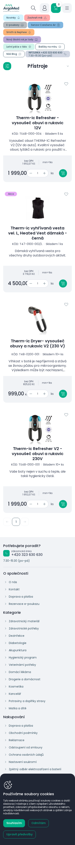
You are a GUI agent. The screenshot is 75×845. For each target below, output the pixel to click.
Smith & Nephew (16, 32)
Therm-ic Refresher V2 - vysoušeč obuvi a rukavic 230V (37, 453)
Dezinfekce (16, 636)
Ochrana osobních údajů (26, 755)
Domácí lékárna (20, 672)
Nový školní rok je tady (19, 39)
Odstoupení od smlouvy (25, 747)
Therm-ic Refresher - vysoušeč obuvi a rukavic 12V (37, 122)
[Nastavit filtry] (7, 66)
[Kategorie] (68, 66)
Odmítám (38, 823)
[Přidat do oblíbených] (66, 84)
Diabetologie (17, 643)
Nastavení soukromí (23, 762)
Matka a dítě (17, 708)
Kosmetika (16, 687)
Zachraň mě (34, 17)
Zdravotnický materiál (24, 621)
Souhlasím (14, 823)
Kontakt (14, 589)
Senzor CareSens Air (43, 25)
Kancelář (15, 694)
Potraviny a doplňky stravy (27, 701)
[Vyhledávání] (33, 8)
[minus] (30, 173)
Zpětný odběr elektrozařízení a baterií (35, 769)
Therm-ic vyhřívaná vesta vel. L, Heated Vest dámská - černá (37, 233)
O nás (13, 582)
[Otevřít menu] (67, 8)
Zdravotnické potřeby (24, 628)
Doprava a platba (21, 597)
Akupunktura (17, 650)
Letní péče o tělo (16, 46)
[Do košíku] (63, 173)
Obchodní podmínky (23, 733)
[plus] (45, 173)
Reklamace (16, 740)
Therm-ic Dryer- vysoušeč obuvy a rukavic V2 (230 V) (37, 344)
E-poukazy (12, 25)
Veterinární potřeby (22, 665)
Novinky (11, 17)
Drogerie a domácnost (24, 679)
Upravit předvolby (19, 834)
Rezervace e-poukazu (24, 604)
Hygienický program (23, 657)
